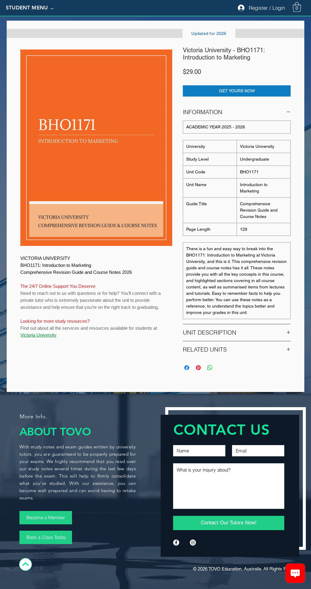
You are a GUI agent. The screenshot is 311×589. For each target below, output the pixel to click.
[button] (35, 7)
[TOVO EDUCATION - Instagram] (193, 543)
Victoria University (38, 335)
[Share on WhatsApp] (210, 367)
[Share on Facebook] (186, 367)
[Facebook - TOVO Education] (176, 543)
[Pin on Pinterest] (198, 367)
